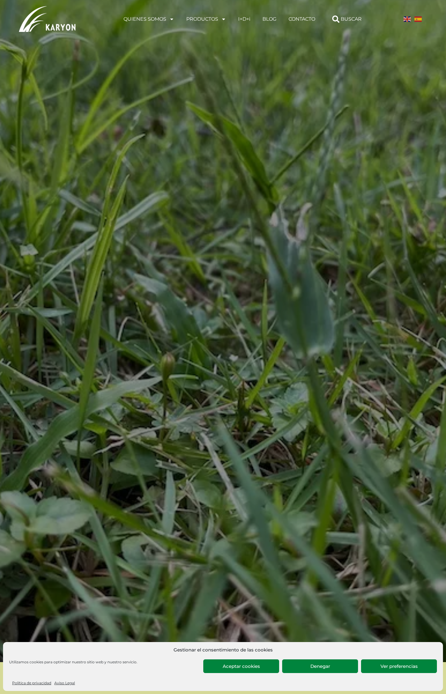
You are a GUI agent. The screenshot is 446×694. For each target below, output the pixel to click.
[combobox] (350, 19)
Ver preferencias (399, 666)
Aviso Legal (64, 683)
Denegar (320, 666)
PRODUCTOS (202, 19)
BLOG (269, 19)
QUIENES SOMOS (144, 19)
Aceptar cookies (241, 666)
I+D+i (244, 19)
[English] (407, 19)
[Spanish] (418, 19)
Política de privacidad (31, 683)
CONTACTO (302, 19)
